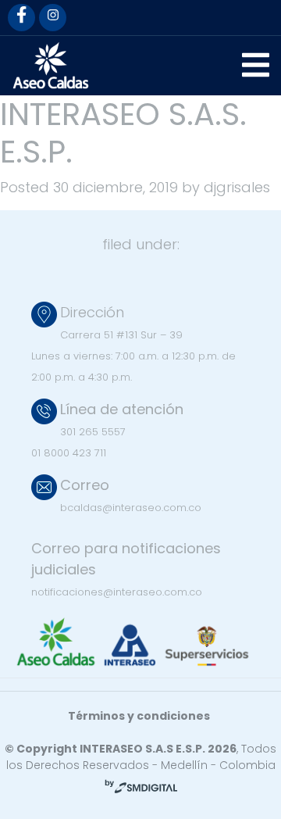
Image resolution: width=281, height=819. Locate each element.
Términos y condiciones (139, 716)
